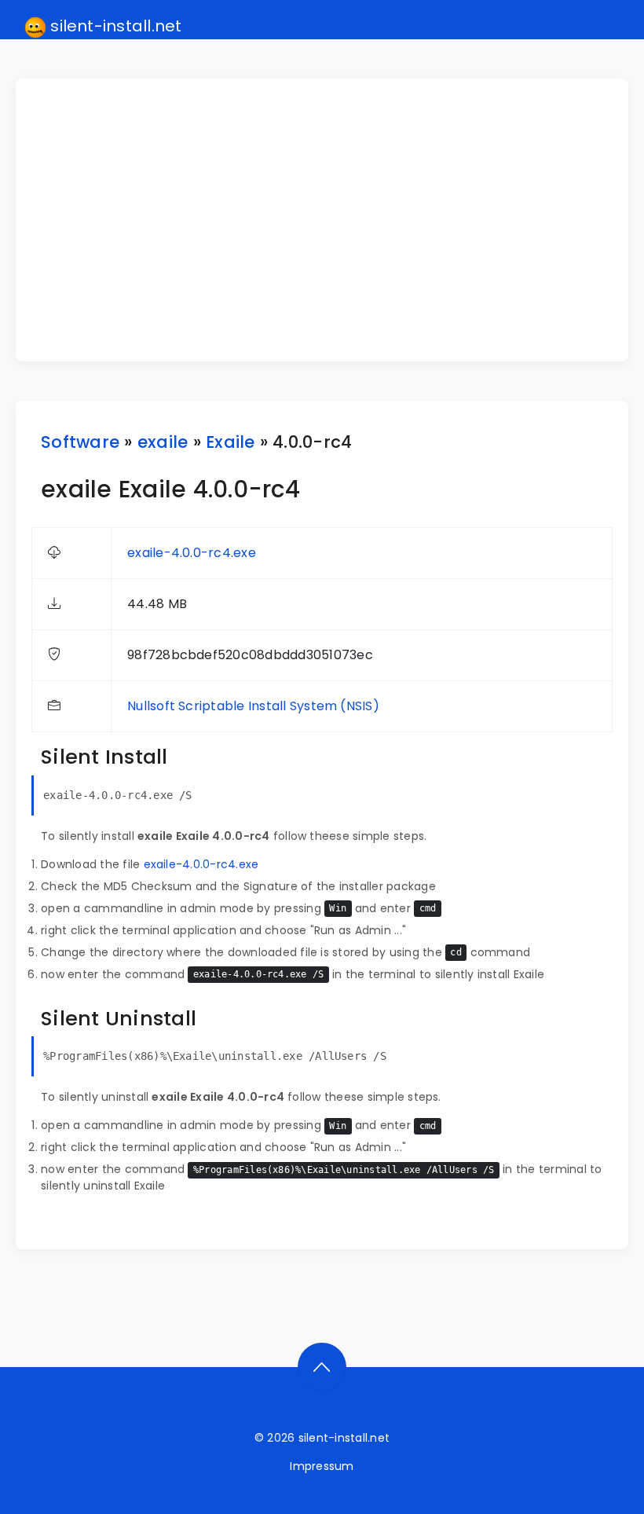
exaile (162, 442)
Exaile (230, 442)
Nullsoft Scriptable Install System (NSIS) (253, 706)
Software (80, 442)
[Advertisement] (331, 220)
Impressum (321, 1466)
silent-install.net (114, 26)
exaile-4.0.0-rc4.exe (191, 553)
